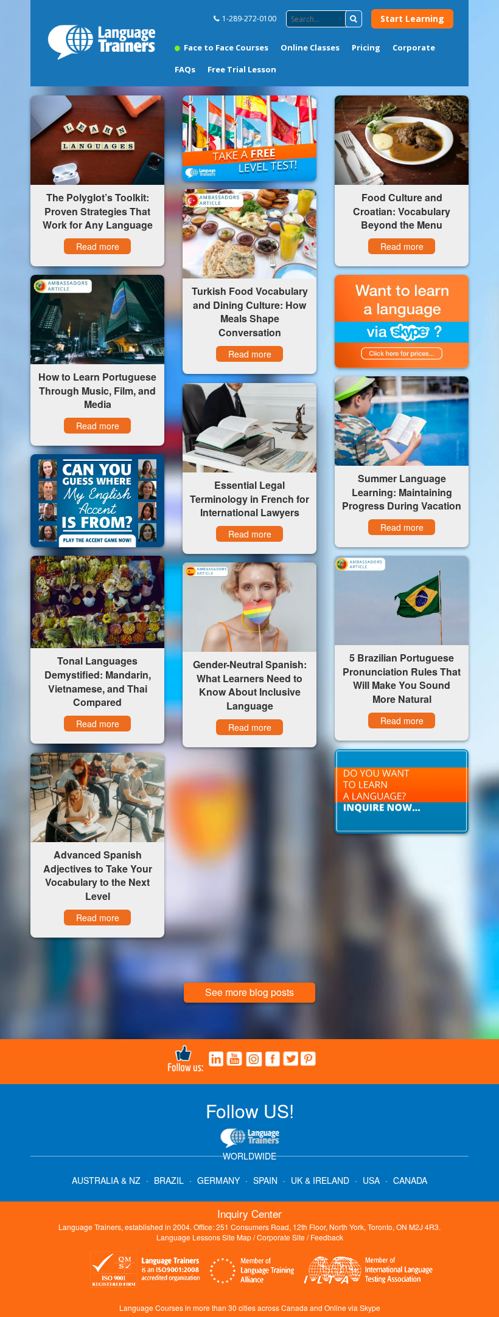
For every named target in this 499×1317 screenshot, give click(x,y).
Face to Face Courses (225, 47)
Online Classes (310, 47)
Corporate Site (281, 1237)
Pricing (366, 47)
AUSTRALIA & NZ (106, 1180)
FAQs (185, 69)
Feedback (326, 1237)
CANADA (410, 1180)
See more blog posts (249, 992)
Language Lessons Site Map (203, 1237)
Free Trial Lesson (242, 69)
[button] (353, 18)
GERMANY (218, 1180)
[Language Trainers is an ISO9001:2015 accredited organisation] (145, 1271)
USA (371, 1180)
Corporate (414, 47)
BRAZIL (169, 1180)
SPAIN (265, 1180)
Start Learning (412, 18)
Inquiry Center (249, 1213)
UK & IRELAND (320, 1180)
